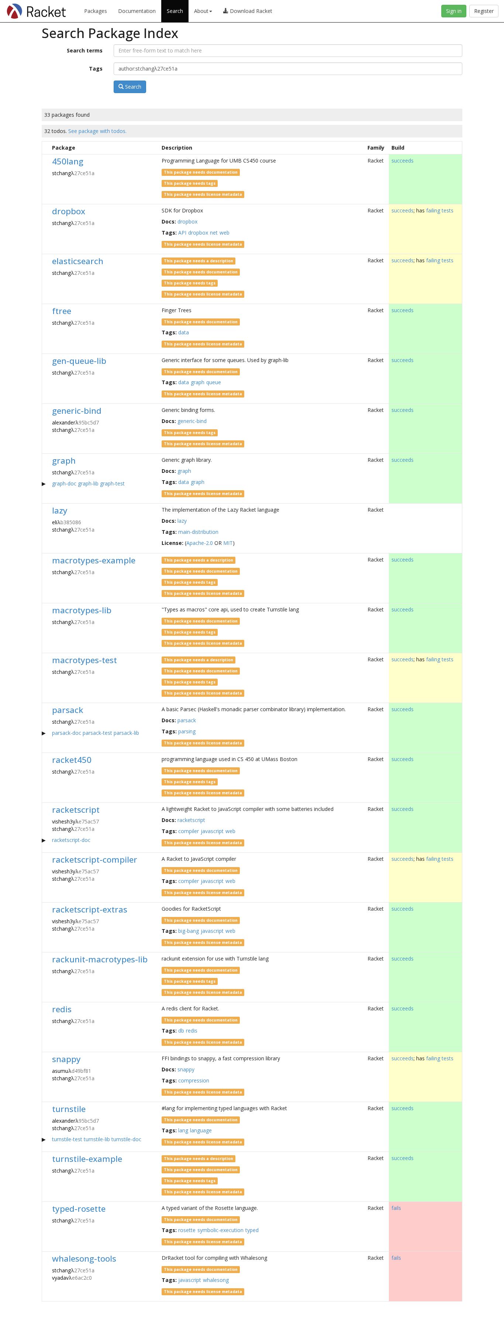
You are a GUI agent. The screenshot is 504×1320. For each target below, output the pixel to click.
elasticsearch (77, 261)
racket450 (72, 759)
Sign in (454, 10)
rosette (187, 1230)
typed (252, 1230)
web (224, 232)
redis (62, 1009)
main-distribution (198, 531)
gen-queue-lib (79, 360)
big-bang (188, 930)
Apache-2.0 (199, 542)
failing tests (439, 210)
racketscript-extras (89, 909)
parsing (187, 731)
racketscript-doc (71, 839)
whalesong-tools (84, 1258)
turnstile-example (87, 1158)
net (214, 232)
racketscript (76, 809)
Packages (95, 10)
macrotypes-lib (81, 610)
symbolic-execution (220, 1230)
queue (213, 382)
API (182, 232)
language (201, 1130)
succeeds (402, 160)
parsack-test (97, 732)
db (181, 1030)
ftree (61, 311)
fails (396, 1207)
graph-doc (64, 483)
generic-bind (76, 410)
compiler (188, 831)
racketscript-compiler (94, 859)
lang (183, 1130)
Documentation (137, 10)
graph (197, 382)
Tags (96, 68)
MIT (228, 542)
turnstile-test (67, 1139)
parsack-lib (126, 732)
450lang (67, 161)
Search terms (85, 50)
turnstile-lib (97, 1139)
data (183, 332)
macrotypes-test (84, 660)
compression (193, 1080)
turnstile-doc (126, 1139)
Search (175, 10)
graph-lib (88, 483)
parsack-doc (66, 732)
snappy (66, 1059)
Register (484, 10)
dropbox (68, 211)
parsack (67, 710)
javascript (212, 831)
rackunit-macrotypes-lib (100, 959)
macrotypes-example (93, 560)
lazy (60, 510)
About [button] (201, 10)
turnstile (69, 1109)
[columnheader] (45, 147)
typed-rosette (79, 1208)
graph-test (112, 483)
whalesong (216, 1279)
